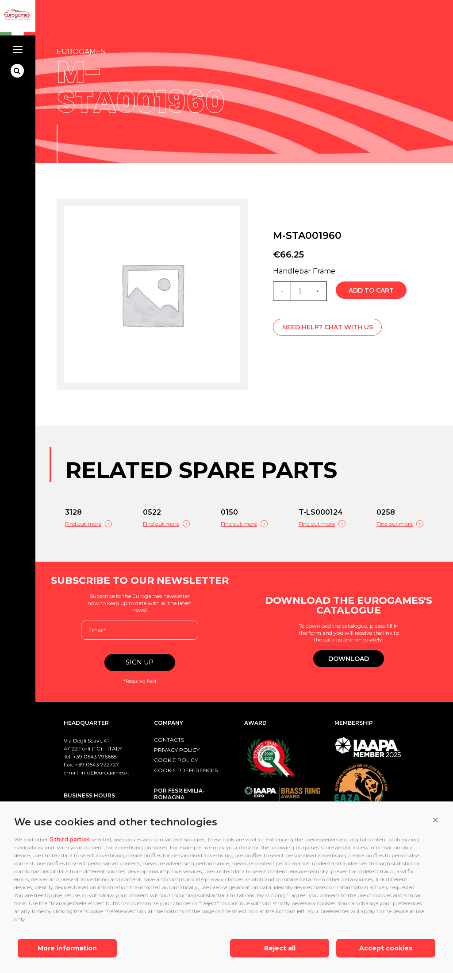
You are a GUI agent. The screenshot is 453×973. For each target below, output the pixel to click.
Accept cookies (385, 948)
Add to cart (371, 290)
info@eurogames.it (105, 772)
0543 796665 (100, 756)
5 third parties (70, 839)
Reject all (280, 948)
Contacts (169, 739)
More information (67, 948)
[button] (435, 820)
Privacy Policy (177, 749)
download (348, 659)
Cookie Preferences (186, 770)
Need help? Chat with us (327, 327)
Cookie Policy (176, 760)
